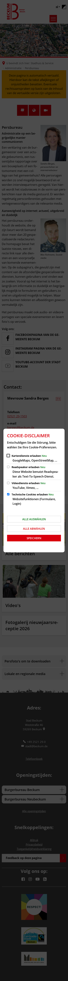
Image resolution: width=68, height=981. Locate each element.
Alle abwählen (34, 528)
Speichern (34, 538)
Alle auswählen (34, 519)
